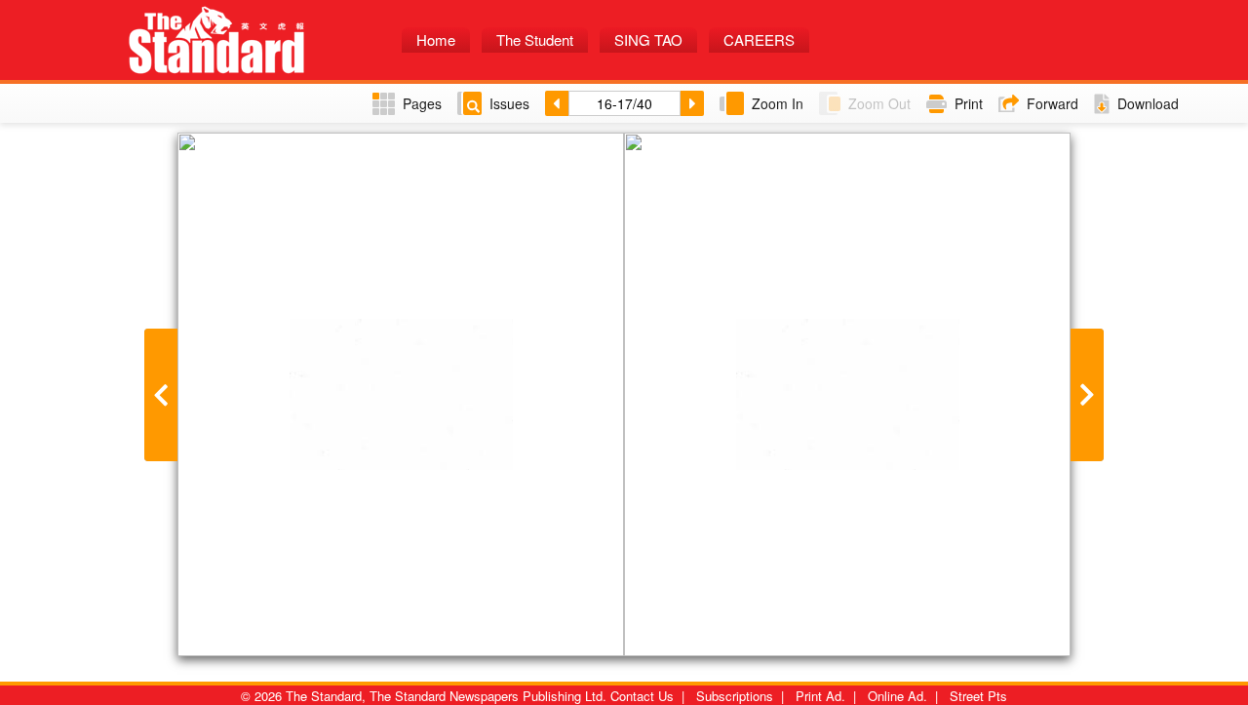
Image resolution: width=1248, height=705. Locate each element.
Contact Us (642, 695)
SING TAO (648, 39)
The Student (534, 39)
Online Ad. (897, 695)
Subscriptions (734, 695)
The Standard (258, 40)
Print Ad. (820, 695)
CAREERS (759, 39)
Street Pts (978, 695)
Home (435, 39)
